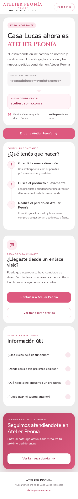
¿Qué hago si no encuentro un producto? (34, 383)
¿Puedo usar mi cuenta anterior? (28, 397)
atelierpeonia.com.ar (39, 490)
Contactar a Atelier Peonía (39, 297)
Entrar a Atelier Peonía (36, 133)
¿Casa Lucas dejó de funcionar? (28, 355)
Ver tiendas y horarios (39, 313)
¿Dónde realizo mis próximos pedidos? (32, 369)
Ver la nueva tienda (36, 459)
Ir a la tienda (64, 7)
